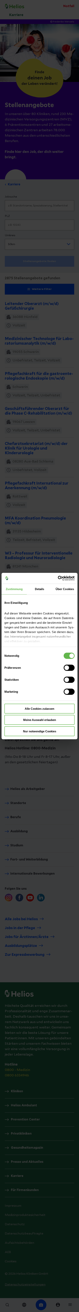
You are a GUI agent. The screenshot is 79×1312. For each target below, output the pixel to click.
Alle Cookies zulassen (39, 708)
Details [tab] (39, 588)
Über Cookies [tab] (65, 588)
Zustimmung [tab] (14, 588)
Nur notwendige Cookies (39, 731)
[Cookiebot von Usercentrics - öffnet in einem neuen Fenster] (58, 578)
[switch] (69, 668)
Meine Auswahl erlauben (39, 720)
